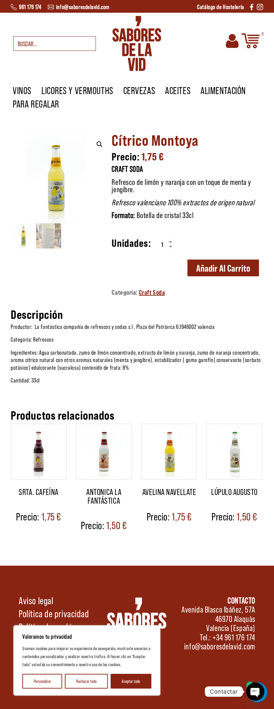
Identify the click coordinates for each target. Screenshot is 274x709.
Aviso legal (36, 600)
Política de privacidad (54, 613)
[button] (100, 144)
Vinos (22, 90)
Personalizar (42, 681)
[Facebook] (251, 6)
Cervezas (139, 90)
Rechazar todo (86, 681)
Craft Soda (152, 292)
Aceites (177, 90)
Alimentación (223, 90)
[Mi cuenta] (232, 40)
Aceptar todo (131, 681)
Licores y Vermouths (77, 90)
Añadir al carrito (223, 268)
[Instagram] (260, 6)
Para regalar (36, 103)
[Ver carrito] (251, 40)
